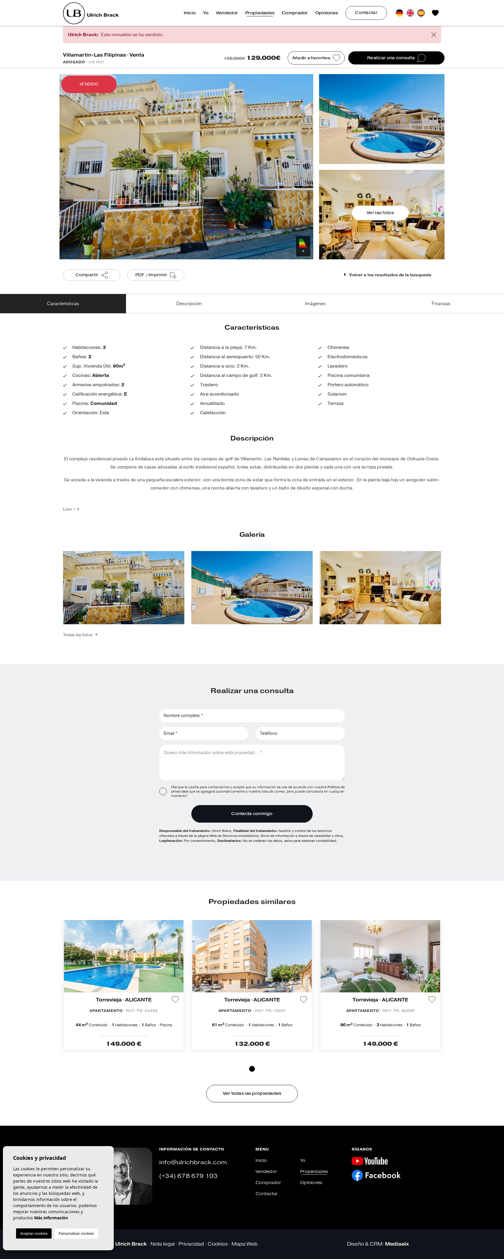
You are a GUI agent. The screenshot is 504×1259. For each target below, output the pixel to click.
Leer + (69, 509)
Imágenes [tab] (315, 303)
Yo (206, 13)
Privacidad (191, 1244)
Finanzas (441, 303)
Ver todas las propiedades (252, 1093)
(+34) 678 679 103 (188, 1176)
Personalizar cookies (76, 1233)
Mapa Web (245, 1244)
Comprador (295, 13)
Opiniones (326, 13)
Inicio (190, 13)
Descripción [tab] (189, 303)
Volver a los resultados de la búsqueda (389, 274)
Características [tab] (63, 303)
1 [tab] (252, 1069)
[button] (80, 634)
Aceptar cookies (34, 1233)
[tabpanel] (123, 985)
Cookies (218, 1244)
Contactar (366, 12)
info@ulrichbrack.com (193, 1162)
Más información (51, 1217)
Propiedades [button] (259, 13)
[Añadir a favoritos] (175, 999)
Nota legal (162, 1244)
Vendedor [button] (227, 13)
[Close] (434, 35)
